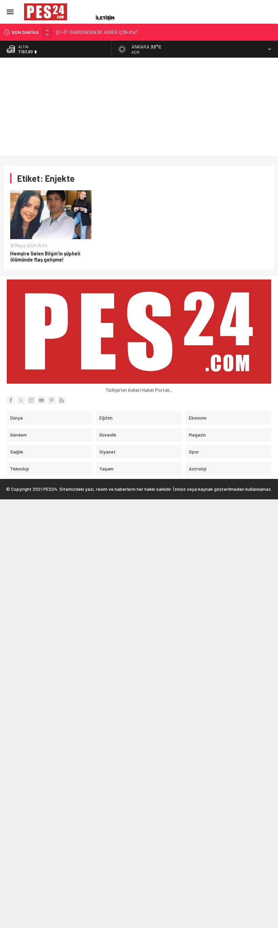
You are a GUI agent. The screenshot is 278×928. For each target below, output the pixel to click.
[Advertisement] (139, 108)
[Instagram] (31, 400)
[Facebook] (11, 400)
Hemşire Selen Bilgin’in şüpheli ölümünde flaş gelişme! (45, 256)
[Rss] (62, 400)
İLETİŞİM (105, 17)
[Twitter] (21, 400)
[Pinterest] (51, 400)
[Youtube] (41, 400)
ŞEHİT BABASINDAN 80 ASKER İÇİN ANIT (97, 32)
